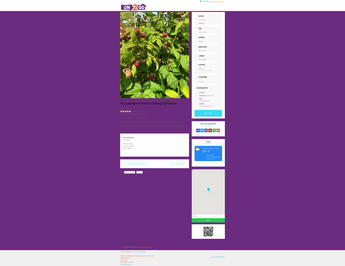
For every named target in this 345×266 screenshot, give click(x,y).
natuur (139, 172)
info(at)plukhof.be (204, 101)
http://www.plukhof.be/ (205, 106)
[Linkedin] (206, 130)
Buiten (202, 81)
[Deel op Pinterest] (210, 130)
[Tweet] (202, 130)
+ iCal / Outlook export (176, 164)
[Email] (218, 130)
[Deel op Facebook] (198, 130)
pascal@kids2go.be (126, 264)
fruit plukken (129, 172)
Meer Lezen (202, 50)
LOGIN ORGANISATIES (218, 257)
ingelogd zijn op (131, 247)
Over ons (134, 251)
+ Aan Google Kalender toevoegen (136, 164)
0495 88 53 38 (210, 95)
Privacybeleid (141, 251)
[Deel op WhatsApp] (214, 130)
